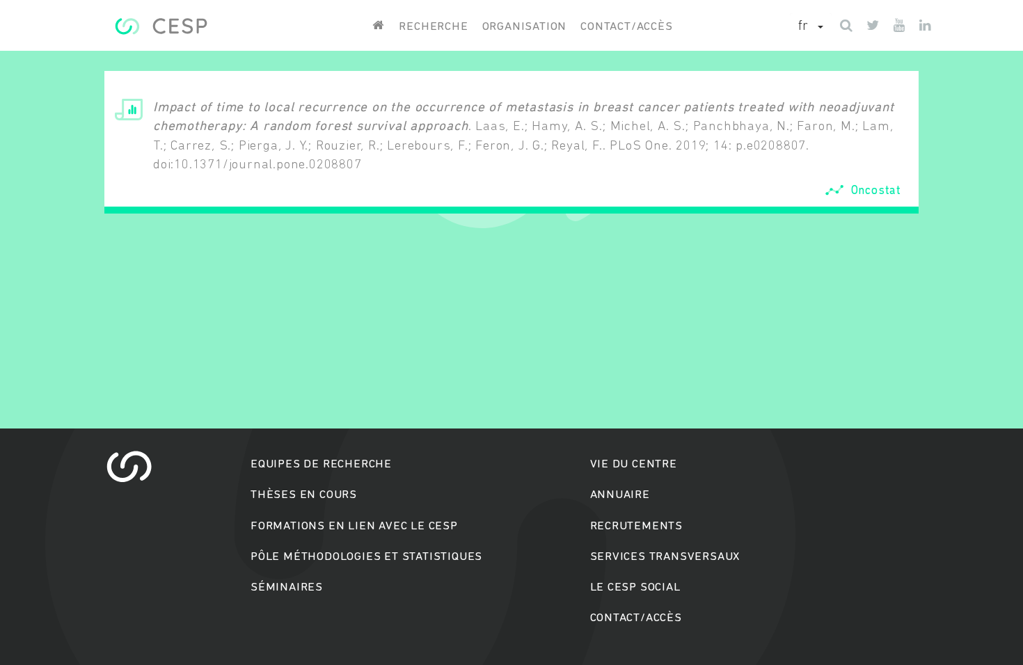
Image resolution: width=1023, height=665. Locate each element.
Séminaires (287, 587)
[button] (811, 27)
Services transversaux (665, 557)
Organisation (524, 27)
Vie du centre (633, 464)
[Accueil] (161, 26)
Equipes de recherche (321, 464)
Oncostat (876, 190)
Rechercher (512, 385)
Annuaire (620, 495)
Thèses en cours (304, 495)
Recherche (433, 27)
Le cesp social (635, 587)
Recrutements (636, 526)
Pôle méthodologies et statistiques (366, 557)
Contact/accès (626, 27)
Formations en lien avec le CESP (354, 526)
